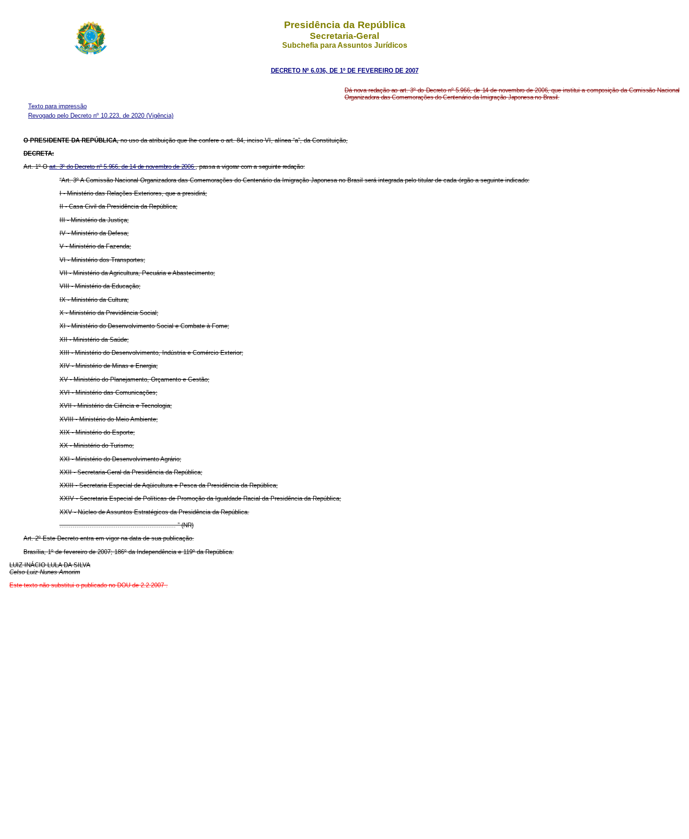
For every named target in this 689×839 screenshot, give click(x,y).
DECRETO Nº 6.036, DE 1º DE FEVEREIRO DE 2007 (345, 70)
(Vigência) (159, 115)
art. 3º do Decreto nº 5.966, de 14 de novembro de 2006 (122, 166)
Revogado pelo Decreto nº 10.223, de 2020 (87, 115)
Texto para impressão (57, 106)
